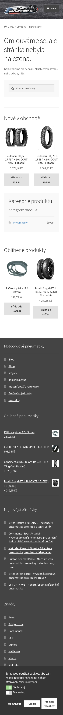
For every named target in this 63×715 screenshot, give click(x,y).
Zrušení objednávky (20, 393)
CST (11, 637)
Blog (11, 359)
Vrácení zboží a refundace (24, 386)
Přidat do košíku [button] (16, 180)
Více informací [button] (28, 682)
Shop (12, 366)
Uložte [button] (32, 703)
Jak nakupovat (17, 380)
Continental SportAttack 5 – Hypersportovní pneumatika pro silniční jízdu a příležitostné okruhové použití (32, 537)
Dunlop (13, 644)
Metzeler (14, 665)
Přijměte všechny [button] (49, 703)
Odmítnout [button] (14, 703)
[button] (9, 687)
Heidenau (14, 651)
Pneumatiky (20, 222)
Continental (16, 631)
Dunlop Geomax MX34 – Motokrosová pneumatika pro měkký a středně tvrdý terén (32, 563)
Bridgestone (16, 624)
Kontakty (14, 400)
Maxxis (12, 658)
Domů (11, 26)
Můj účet (14, 373)
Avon (12, 617)
